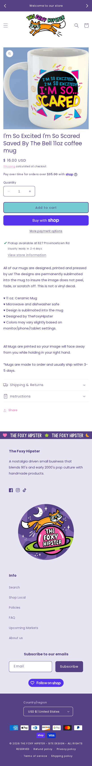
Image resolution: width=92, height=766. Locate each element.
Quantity (9, 182)
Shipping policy (62, 756)
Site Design (56, 743)
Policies (14, 607)
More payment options (46, 231)
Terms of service (35, 756)
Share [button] (12, 410)
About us (16, 638)
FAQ (12, 617)
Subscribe (69, 666)
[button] (5, 25)
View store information (27, 255)
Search (14, 587)
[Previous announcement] (5, 6)
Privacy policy (66, 749)
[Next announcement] (87, 6)
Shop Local (17, 597)
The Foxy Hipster (33, 743)
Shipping (9, 166)
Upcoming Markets (23, 628)
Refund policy (42, 749)
